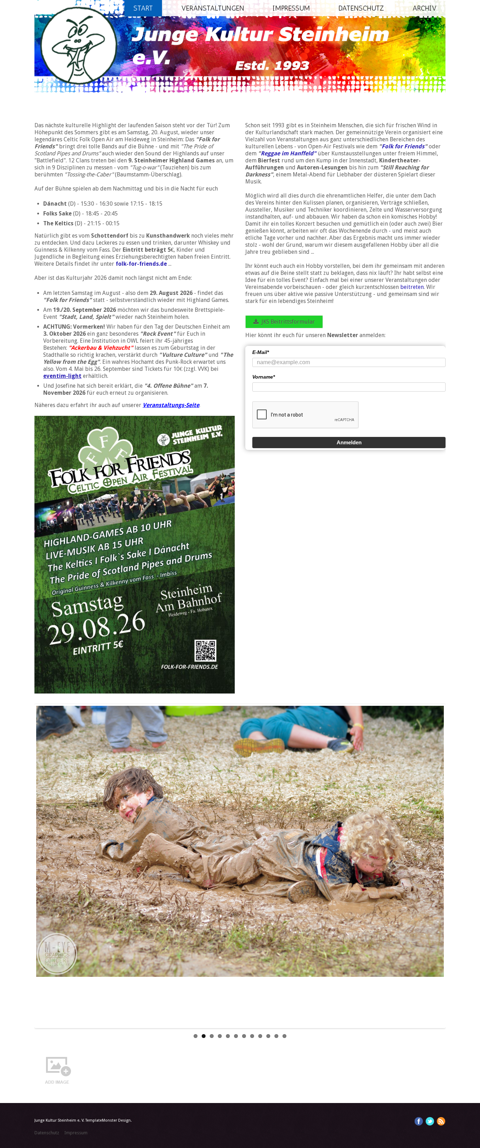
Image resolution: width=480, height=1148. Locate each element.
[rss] (441, 1120)
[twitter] (430, 1120)
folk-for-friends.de (141, 263)
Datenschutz (361, 8)
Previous (43, 866)
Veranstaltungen (212, 8)
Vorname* (263, 377)
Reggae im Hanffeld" (288, 153)
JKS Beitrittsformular (288, 321)
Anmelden (349, 442)
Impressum (291, 8)
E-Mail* (260, 352)
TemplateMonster (101, 1120)
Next (437, 866)
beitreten (412, 287)
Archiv (424, 8)
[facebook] (419, 1120)
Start (143, 8)
